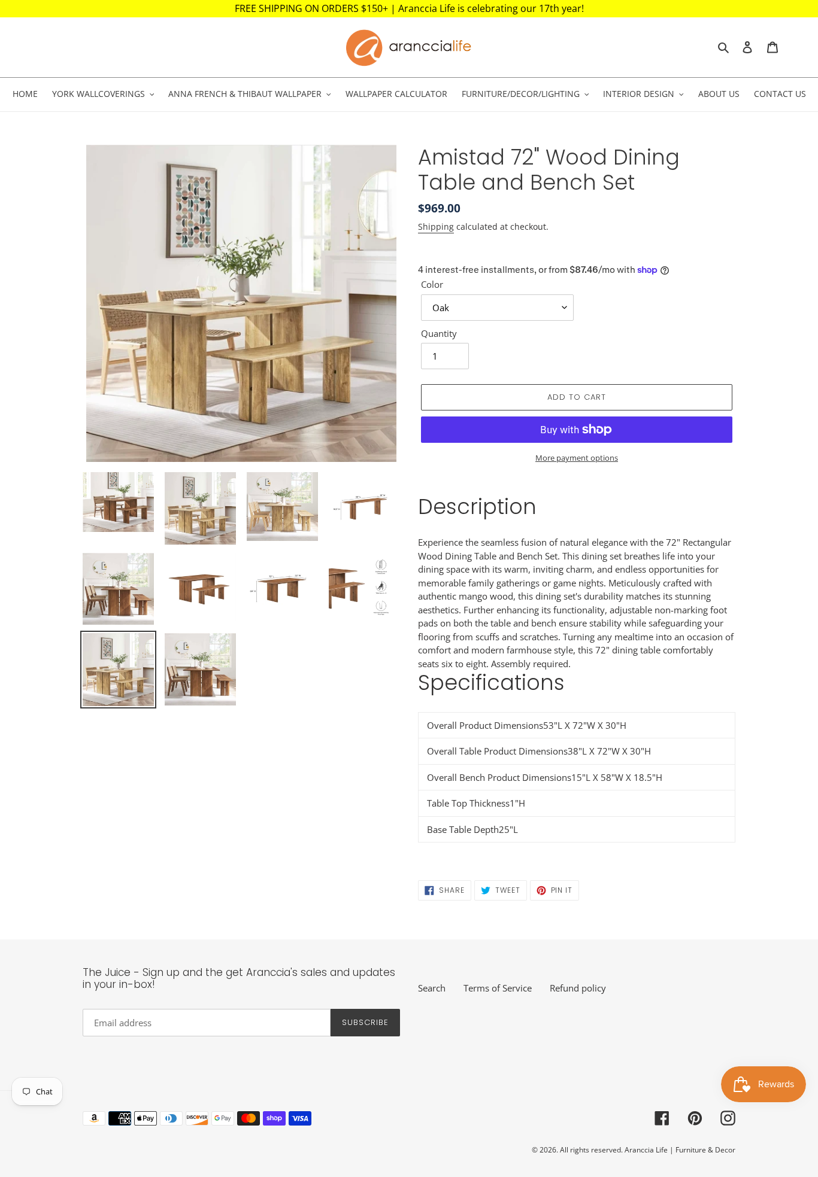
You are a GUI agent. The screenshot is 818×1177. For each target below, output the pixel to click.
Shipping (436, 226)
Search (432, 988)
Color (432, 284)
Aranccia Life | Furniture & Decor (680, 1150)
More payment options (576, 457)
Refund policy (578, 988)
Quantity (439, 333)
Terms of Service (497, 988)
